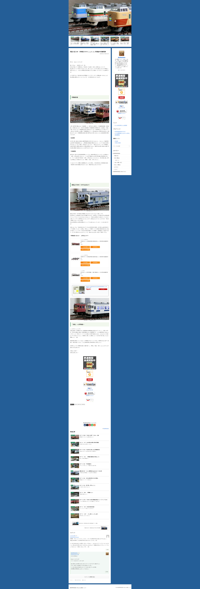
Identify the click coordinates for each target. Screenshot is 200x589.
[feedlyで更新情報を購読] (92, 425)
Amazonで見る (85, 262)
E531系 (80, 404)
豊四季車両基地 (74, 553)
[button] (129, 146)
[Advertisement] (89, 57)
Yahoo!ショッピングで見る (85, 249)
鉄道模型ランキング (89, 395)
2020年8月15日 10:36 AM (74, 537)
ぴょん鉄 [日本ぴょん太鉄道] (121, 125)
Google (116, 141)
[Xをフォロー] (87, 425)
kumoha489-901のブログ (120, 131)
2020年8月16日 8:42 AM (75, 554)
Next (130, 41)
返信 (107, 549)
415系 (76, 404)
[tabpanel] (75, 41)
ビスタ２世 (72, 535)
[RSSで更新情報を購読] (94, 425)
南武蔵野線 (117, 134)
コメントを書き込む (89, 577)
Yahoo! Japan (118, 142)
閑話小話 (72, 404)
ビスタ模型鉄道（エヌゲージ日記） (122, 133)
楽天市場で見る (95, 262)
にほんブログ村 (89, 389)
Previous (69, 41)
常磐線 (84, 404)
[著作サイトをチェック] (85, 425)
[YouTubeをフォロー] (90, 425)
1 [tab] (99, 47)
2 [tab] (100, 47)
